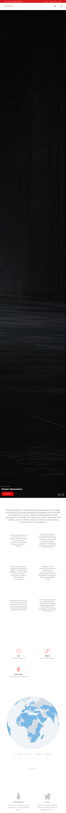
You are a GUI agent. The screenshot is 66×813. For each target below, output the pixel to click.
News (55, 1)
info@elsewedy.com (17, 1)
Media (59, 1)
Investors (46, 1)
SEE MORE (7, 493)
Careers (51, 1)
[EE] (9, 6)
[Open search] (61, 6)
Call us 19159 (7, 1)
